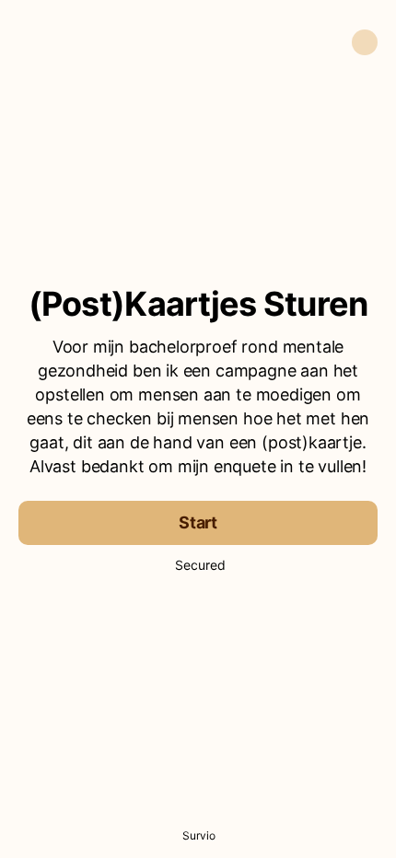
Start (198, 522)
